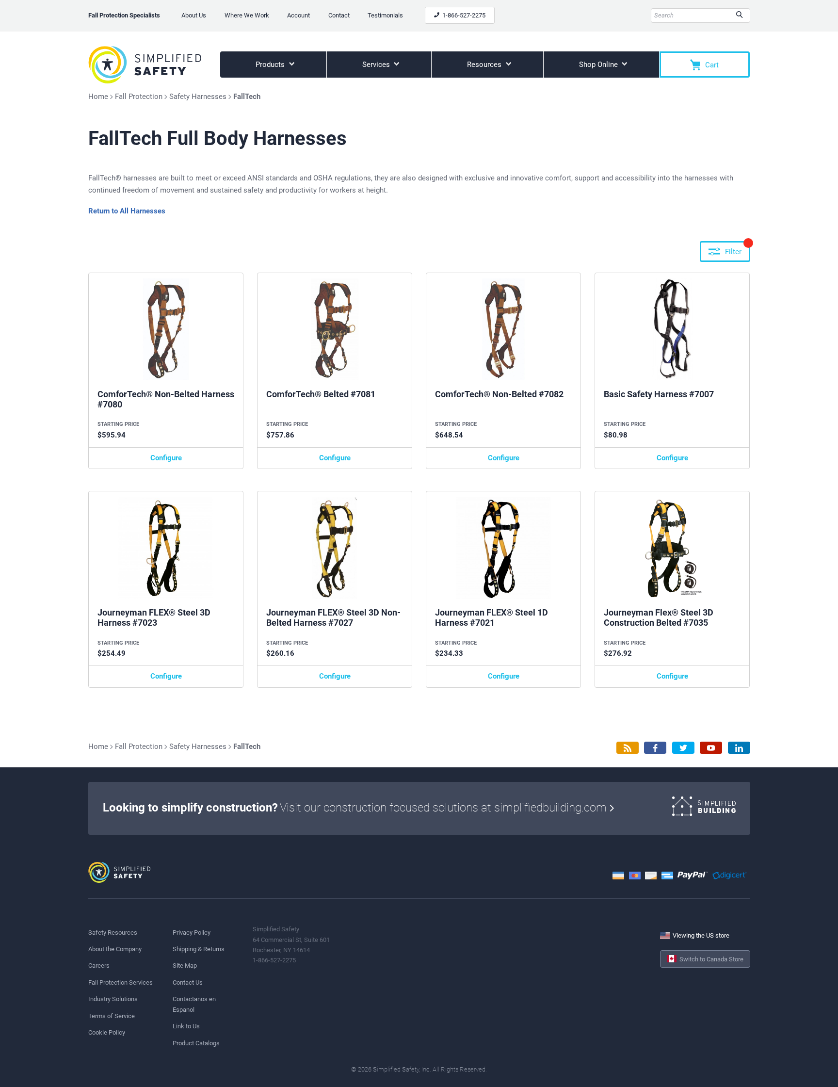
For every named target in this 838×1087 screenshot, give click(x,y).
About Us (193, 15)
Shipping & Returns (199, 949)
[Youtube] (711, 748)
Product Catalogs (196, 1043)
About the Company (115, 949)
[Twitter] (683, 748)
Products (271, 64)
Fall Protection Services (120, 982)
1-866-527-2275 (463, 15)
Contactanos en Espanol (194, 1004)
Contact (339, 15)
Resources (485, 64)
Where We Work (247, 15)
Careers (99, 965)
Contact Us (188, 982)
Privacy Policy (191, 932)
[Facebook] (655, 748)
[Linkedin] (739, 748)
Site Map (185, 965)
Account (298, 15)
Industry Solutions (113, 999)
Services (377, 64)
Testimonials (385, 15)
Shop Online (599, 64)
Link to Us (186, 1026)
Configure (166, 458)
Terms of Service (111, 1016)
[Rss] (627, 748)
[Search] (739, 15)
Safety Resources (112, 932)
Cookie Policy (106, 1032)
